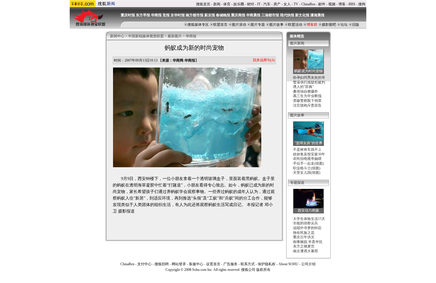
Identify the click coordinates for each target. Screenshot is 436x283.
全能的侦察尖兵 (305, 223)
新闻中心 (117, 36)
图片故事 (276, 24)
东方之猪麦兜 (303, 246)
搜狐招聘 (162, 264)
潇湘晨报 (317, 15)
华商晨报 (253, 15)
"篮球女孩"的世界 (308, 143)
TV (296, 4)
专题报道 (297, 183)
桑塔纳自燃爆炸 (305, 91)
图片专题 (258, 24)
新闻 (216, 4)
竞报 (166, 15)
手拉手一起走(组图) (308, 163)
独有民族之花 (303, 233)
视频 (331, 4)
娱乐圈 (238, 4)
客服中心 (196, 264)
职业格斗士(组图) (306, 168)
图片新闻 (297, 43)
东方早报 (143, 15)
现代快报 (287, 15)
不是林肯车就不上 (307, 149)
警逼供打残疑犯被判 (309, 82)
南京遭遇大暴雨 (305, 251)
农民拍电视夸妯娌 (307, 159)
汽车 (266, 4)
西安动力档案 (308, 210)
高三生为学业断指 (307, 96)
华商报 (156, 15)
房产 (277, 4)
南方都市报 (194, 15)
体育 (226, 4)
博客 (342, 4)
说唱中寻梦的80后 (307, 228)
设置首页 (213, 264)
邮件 (321, 4)
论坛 (344, 24)
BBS (352, 4)
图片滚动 (239, 24)
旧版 (355, 24)
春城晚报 (223, 15)
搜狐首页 (203, 4)
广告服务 (230, 264)
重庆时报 (128, 15)
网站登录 (179, 264)
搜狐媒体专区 (198, 24)
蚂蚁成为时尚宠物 (308, 71)
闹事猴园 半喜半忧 (307, 242)
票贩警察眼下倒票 (307, 101)
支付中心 (144, 264)
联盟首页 (220, 24)
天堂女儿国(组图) (306, 173)
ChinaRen (308, 4)
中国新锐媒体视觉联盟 (146, 36)
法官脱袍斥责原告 (307, 105)
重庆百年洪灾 (303, 237)
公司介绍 (308, 264)
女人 (287, 4)
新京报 (209, 15)
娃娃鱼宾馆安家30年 (309, 154)
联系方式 (248, 264)
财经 (250, 4)
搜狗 (361, 4)
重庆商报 (238, 15)
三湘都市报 (270, 15)
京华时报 (178, 15)
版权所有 (263, 270)
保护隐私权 (267, 264)
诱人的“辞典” (303, 87)
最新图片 (175, 36)
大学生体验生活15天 (309, 219)
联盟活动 (295, 24)
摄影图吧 (329, 24)
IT (258, 4)
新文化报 (302, 15)
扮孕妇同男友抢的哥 (309, 77)
